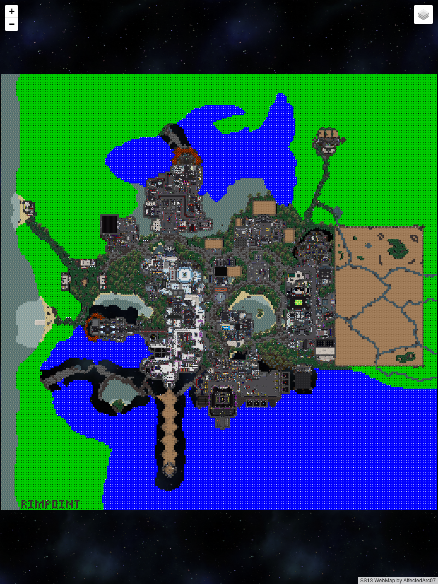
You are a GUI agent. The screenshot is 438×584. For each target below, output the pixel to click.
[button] (11, 11)
